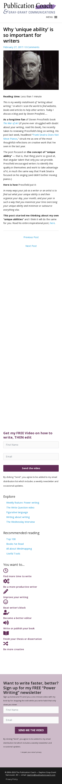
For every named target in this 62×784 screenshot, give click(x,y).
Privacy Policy (12, 779)
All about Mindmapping (19, 548)
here (52, 223)
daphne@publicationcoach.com (41, 775)
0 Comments (32, 47)
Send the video (31, 468)
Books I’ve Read (15, 543)
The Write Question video (20, 507)
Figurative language (17, 512)
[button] (49, 17)
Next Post (31, 245)
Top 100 (11, 539)
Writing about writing (18, 517)
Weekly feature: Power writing (22, 502)
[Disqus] (31, 290)
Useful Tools (13, 553)
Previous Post (31, 237)
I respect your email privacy (31, 752)
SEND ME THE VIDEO (31, 730)
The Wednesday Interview (20, 521)
